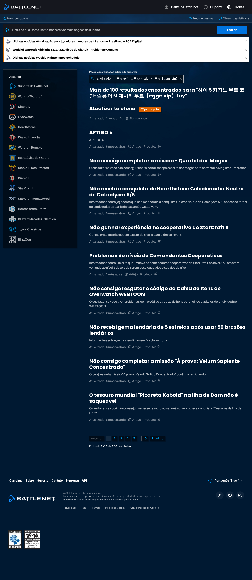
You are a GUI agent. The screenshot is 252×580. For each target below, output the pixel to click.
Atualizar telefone (112, 108)
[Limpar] (180, 79)
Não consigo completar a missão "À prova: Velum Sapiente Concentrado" (164, 364)
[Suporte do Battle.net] (159, 146)
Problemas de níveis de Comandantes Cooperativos (156, 255)
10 (145, 438)
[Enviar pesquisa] (92, 79)
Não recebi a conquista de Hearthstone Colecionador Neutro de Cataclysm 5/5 (166, 191)
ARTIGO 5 (100, 132)
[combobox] (136, 79)
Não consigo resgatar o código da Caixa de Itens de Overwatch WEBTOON (155, 291)
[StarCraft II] (159, 241)
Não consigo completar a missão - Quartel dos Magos (158, 160)
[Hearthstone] (159, 213)
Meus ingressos (202, 18)
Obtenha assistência (235, 18)
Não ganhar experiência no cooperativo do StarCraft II (159, 227)
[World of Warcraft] (159, 381)
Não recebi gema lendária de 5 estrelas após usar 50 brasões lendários (167, 330)
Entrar (232, 30)
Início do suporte (17, 18)
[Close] (246, 41)
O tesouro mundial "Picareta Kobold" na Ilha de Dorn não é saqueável (163, 398)
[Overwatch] (159, 313)
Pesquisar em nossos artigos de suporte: (113, 72)
